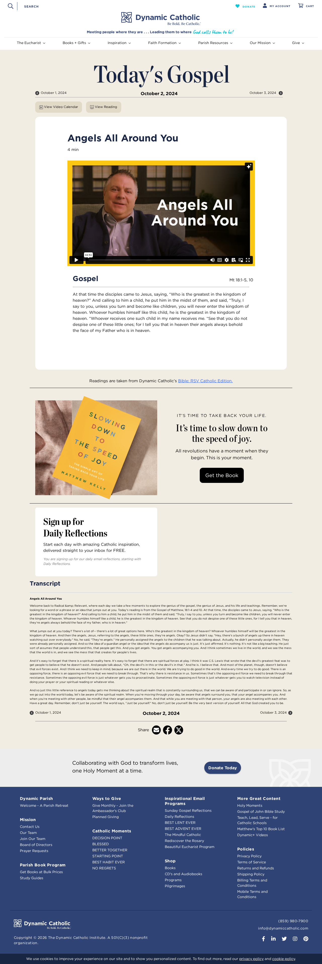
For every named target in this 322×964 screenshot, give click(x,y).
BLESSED (100, 844)
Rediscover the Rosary (184, 840)
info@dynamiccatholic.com (283, 928)
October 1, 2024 (54, 93)
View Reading (106, 107)
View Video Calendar (61, 107)
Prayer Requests (34, 851)
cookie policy (283, 958)
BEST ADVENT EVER (183, 828)
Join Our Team (32, 838)
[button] (245, 6)
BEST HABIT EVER (108, 862)
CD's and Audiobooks (183, 874)
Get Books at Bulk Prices (41, 872)
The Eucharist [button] (29, 43)
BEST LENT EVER (180, 822)
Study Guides (31, 878)
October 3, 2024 (263, 93)
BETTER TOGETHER (109, 850)
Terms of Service (251, 862)
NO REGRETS (104, 868)
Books (170, 868)
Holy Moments (249, 805)
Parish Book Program (43, 864)
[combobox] (117, 6)
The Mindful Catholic (183, 834)
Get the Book (221, 475)
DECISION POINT (107, 838)
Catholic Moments (111, 830)
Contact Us (29, 826)
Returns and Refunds (255, 868)
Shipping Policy (250, 874)
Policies (245, 849)
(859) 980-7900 (293, 921)
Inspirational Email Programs (185, 801)
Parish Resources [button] (213, 43)
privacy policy (251, 958)
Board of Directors (36, 844)
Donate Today (222, 767)
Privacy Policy (249, 856)
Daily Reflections (179, 816)
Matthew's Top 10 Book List (261, 829)
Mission (28, 819)
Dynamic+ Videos (252, 835)
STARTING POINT (107, 856)
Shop (170, 860)
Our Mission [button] (260, 43)
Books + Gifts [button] (74, 43)
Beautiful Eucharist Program (189, 846)
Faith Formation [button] (162, 43)
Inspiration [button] (117, 43)
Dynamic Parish (36, 798)
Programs (173, 880)
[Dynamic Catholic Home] (161, 18)
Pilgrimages (175, 886)
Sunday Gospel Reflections (188, 810)
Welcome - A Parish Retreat (44, 805)
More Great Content (258, 798)
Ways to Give (106, 798)
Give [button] (296, 43)
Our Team (28, 832)
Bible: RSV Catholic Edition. (205, 380)
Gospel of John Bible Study (261, 811)
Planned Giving (105, 817)
